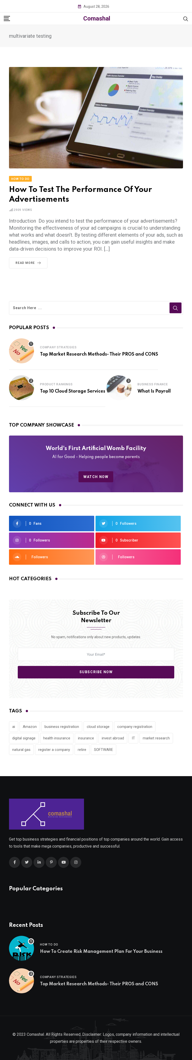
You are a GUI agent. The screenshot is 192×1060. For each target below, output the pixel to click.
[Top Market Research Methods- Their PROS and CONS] (21, 350)
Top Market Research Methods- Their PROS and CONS (99, 354)
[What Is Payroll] (119, 387)
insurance (86, 738)
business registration (61, 726)
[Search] (185, 18)
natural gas (21, 749)
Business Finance (153, 384)
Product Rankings (56, 384)
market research (156, 738)
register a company (54, 749)
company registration (134, 726)
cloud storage (98, 726)
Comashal (96, 18)
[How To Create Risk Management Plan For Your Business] (21, 948)
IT (133, 738)
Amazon (30, 726)
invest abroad (113, 738)
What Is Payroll (154, 391)
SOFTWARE (103, 749)
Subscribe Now (96, 672)
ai (13, 726)
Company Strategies (58, 347)
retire (82, 749)
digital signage (24, 738)
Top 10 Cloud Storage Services (72, 391)
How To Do (49, 944)
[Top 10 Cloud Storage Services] (21, 387)
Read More (25, 263)
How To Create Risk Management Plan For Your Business (101, 951)
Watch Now (96, 477)
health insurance (56, 738)
